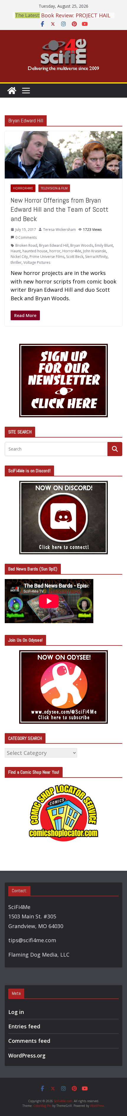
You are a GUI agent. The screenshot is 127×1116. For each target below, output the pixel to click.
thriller (16, 262)
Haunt (16, 250)
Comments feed (29, 1040)
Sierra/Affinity (96, 256)
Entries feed (24, 1026)
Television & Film (54, 188)
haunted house (35, 250)
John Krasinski (94, 250)
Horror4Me (23, 188)
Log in (16, 1011)
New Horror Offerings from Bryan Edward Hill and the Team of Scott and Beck (59, 209)
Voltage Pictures (36, 262)
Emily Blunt (104, 245)
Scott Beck (74, 256)
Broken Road (26, 245)
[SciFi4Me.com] (12, 91)
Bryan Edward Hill (54, 245)
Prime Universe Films (47, 256)
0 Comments (26, 237)
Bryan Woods (81, 245)
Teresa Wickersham (59, 229)
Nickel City (19, 256)
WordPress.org (26, 1055)
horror (55, 250)
